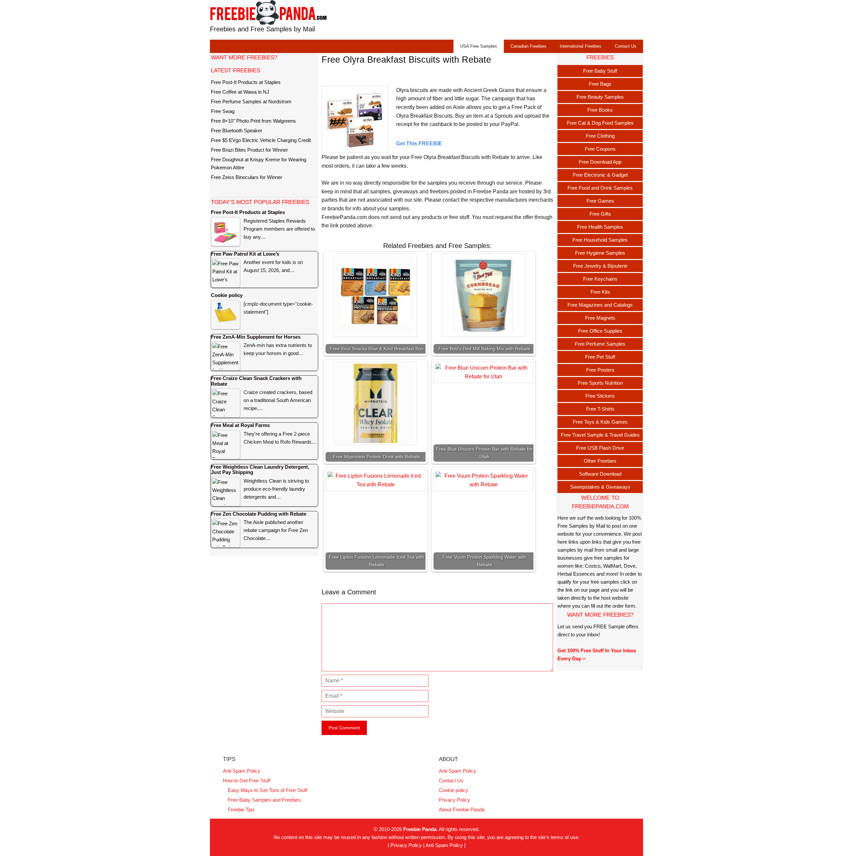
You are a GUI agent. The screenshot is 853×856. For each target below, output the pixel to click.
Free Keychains (600, 279)
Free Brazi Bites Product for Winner (249, 150)
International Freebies (580, 46)
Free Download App (600, 162)
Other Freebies (600, 461)
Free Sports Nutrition (600, 383)
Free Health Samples (600, 227)
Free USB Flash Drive (600, 448)
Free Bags (600, 84)
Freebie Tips (241, 809)
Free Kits (600, 292)
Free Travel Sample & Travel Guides (600, 435)
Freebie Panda (419, 829)
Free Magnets (600, 318)
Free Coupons (600, 149)
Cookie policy (453, 790)
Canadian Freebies (528, 46)
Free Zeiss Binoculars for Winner (246, 177)
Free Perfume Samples (600, 344)
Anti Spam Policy (241, 771)
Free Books (600, 110)
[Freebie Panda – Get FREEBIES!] (268, 12)
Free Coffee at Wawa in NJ (240, 92)
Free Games (600, 201)
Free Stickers (600, 396)
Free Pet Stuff (600, 357)
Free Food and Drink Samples (600, 188)
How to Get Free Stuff (246, 780)
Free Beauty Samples (600, 97)
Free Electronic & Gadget (600, 175)
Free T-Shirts (600, 409)
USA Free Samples (478, 46)
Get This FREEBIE (419, 143)
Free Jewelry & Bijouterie (600, 266)
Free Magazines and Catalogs (600, 305)
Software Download (600, 474)
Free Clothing (600, 136)
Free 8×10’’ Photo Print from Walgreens (253, 121)
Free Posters (600, 370)
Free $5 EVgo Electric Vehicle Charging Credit (261, 140)
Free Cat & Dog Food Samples (600, 123)
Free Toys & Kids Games (600, 422)
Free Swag (223, 111)
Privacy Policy (454, 800)
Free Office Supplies (600, 331)
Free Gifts (600, 214)
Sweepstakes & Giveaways (600, 487)
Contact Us (625, 46)
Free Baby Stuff (600, 71)
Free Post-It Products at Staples (246, 82)
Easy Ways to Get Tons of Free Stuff (267, 790)
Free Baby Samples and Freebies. (265, 800)
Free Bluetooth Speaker (236, 130)
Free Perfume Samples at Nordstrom (251, 101)
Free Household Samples (600, 240)
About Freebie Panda (461, 809)
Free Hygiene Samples (600, 253)
